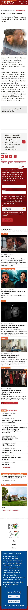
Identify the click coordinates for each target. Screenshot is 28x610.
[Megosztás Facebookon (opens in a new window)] (6, 156)
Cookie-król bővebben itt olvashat (14, 606)
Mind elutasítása (14, 597)
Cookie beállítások (14, 592)
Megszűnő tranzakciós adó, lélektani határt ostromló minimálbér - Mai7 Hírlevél (14, 477)
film (11, 162)
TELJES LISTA (6, 467)
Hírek (14, 544)
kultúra (4, 162)
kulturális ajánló (20, 162)
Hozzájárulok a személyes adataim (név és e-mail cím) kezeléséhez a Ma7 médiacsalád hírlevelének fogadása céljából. (14, 200)
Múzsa (14, 548)
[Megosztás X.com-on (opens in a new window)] (15, 156)
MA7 (14, 541)
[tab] (4, 410)
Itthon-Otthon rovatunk (10, 510)
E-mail (4, 190)
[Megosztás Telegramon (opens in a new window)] (10, 156)
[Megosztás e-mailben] (2, 156)
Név (3, 184)
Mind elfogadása (14, 601)
